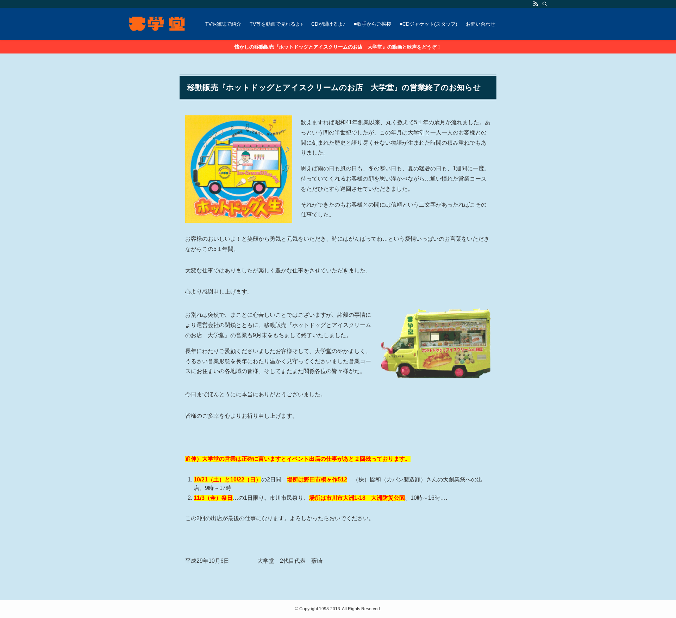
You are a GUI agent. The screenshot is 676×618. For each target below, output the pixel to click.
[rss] (535, 4)
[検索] (544, 4)
